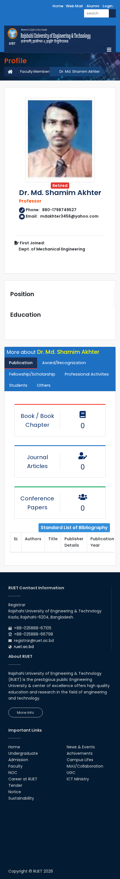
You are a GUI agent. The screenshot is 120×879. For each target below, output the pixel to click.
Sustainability (21, 798)
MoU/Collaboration (85, 766)
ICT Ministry (78, 779)
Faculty (15, 766)
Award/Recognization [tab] (64, 363)
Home (57, 6)
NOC (12, 772)
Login (107, 6)
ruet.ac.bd (24, 646)
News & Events (81, 747)
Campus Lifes (80, 760)
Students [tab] (18, 385)
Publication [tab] (21, 363)
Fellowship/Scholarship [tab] (32, 374)
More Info (25, 712)
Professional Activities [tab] (87, 374)
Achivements (80, 753)
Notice (14, 792)
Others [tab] (44, 385)
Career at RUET (22, 779)
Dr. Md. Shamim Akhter (79, 71)
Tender (15, 785)
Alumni (93, 6)
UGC (71, 772)
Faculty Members (35, 71)
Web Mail (74, 6)
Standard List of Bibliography (74, 527)
